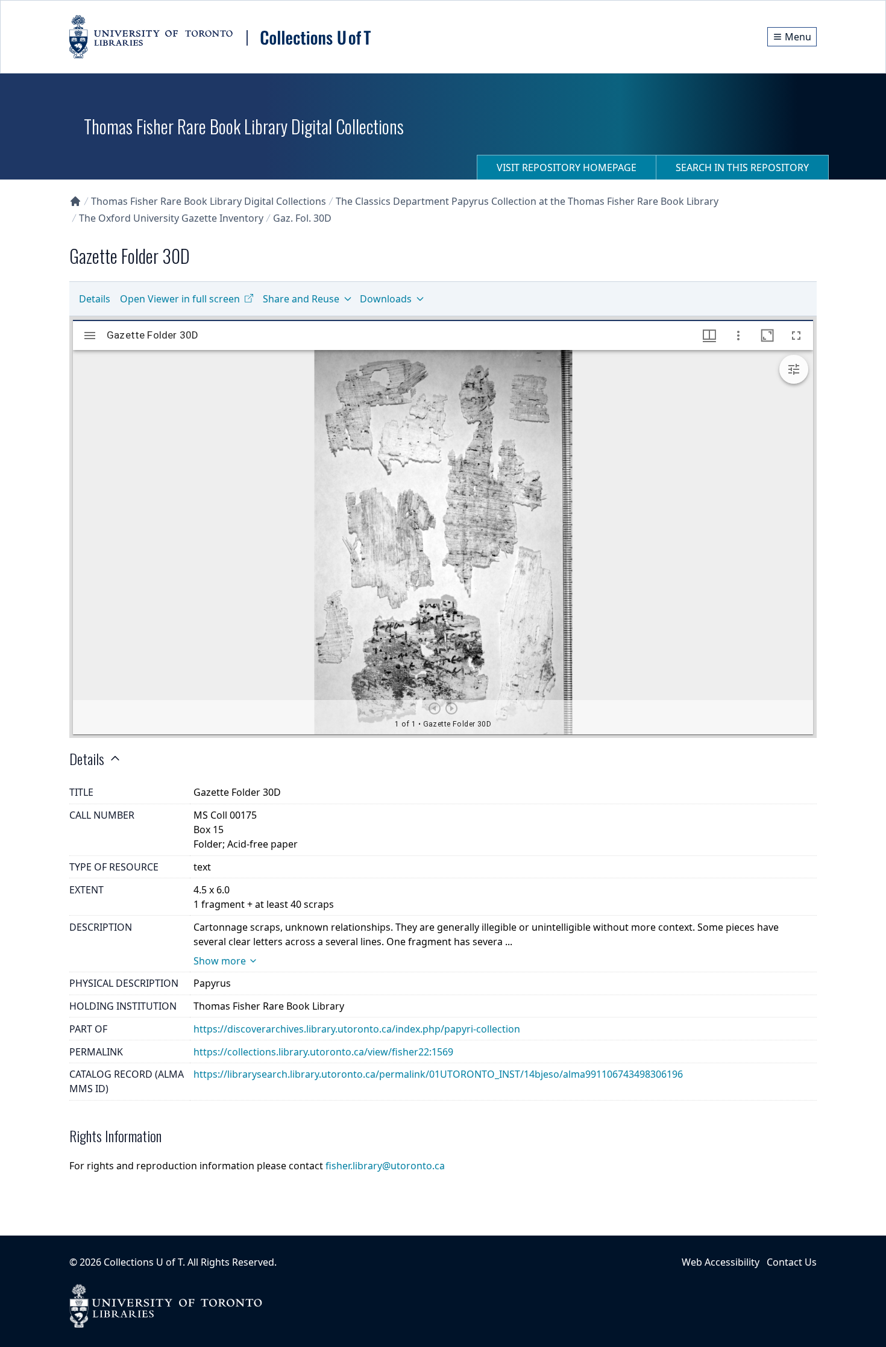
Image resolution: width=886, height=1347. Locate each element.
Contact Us (792, 1262)
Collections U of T (143, 1262)
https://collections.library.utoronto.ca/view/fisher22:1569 (323, 1051)
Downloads (386, 298)
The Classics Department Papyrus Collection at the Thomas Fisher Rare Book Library (527, 201)
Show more (219, 960)
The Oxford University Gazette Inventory (171, 218)
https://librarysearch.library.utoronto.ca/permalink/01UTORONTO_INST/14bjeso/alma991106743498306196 (438, 1074)
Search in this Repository (742, 167)
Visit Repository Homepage (566, 167)
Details (94, 298)
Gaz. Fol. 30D (302, 218)
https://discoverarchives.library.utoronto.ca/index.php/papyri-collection (356, 1029)
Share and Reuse (301, 298)
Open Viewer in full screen (180, 298)
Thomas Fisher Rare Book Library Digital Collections (208, 201)
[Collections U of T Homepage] (75, 201)
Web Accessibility (720, 1262)
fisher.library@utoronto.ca (385, 1165)
